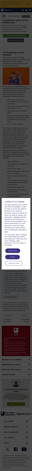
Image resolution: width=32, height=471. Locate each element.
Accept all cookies (12, 250)
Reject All (12, 257)
